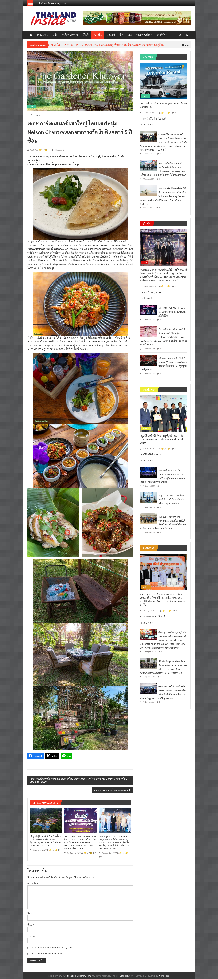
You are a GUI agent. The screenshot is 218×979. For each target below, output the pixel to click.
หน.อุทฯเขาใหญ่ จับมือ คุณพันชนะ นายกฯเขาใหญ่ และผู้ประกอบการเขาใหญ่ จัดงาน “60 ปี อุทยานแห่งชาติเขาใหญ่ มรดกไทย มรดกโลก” (78, 783)
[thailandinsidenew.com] (31, 35)
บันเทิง (86, 34)
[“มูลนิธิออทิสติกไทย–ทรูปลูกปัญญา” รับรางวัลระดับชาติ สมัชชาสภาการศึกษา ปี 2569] (163, 415)
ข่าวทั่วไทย (162, 34)
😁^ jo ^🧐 (53, 852)
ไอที (55, 34)
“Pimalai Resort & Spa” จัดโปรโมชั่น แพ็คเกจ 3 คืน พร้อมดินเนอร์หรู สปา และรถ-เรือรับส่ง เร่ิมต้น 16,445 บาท (45, 843)
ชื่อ (29, 915)
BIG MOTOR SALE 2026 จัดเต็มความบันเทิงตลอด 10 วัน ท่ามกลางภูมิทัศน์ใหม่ (172, 314)
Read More (145, 126)
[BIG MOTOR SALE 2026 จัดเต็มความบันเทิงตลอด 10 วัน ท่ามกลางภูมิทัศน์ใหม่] (148, 312)
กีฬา (121, 34)
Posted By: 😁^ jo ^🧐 (38, 152)
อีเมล (30, 927)
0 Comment (59, 152)
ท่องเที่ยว (98, 34)
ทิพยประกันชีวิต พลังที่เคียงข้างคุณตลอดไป (112, 792)
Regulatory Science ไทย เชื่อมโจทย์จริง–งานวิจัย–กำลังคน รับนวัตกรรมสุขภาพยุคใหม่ (171, 502)
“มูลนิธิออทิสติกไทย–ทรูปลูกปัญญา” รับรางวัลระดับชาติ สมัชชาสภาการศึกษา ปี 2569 (162, 441)
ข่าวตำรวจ (145, 589)
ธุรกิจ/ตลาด (42, 34)
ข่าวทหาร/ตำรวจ (144, 34)
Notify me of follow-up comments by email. (52, 949)
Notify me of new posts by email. (46, 955)
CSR (130, 34)
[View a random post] (187, 34)
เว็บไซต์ (31, 938)
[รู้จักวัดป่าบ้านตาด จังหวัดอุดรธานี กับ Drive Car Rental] (163, 82)
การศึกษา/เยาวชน (69, 34)
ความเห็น (32, 885)
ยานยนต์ (111, 34)
